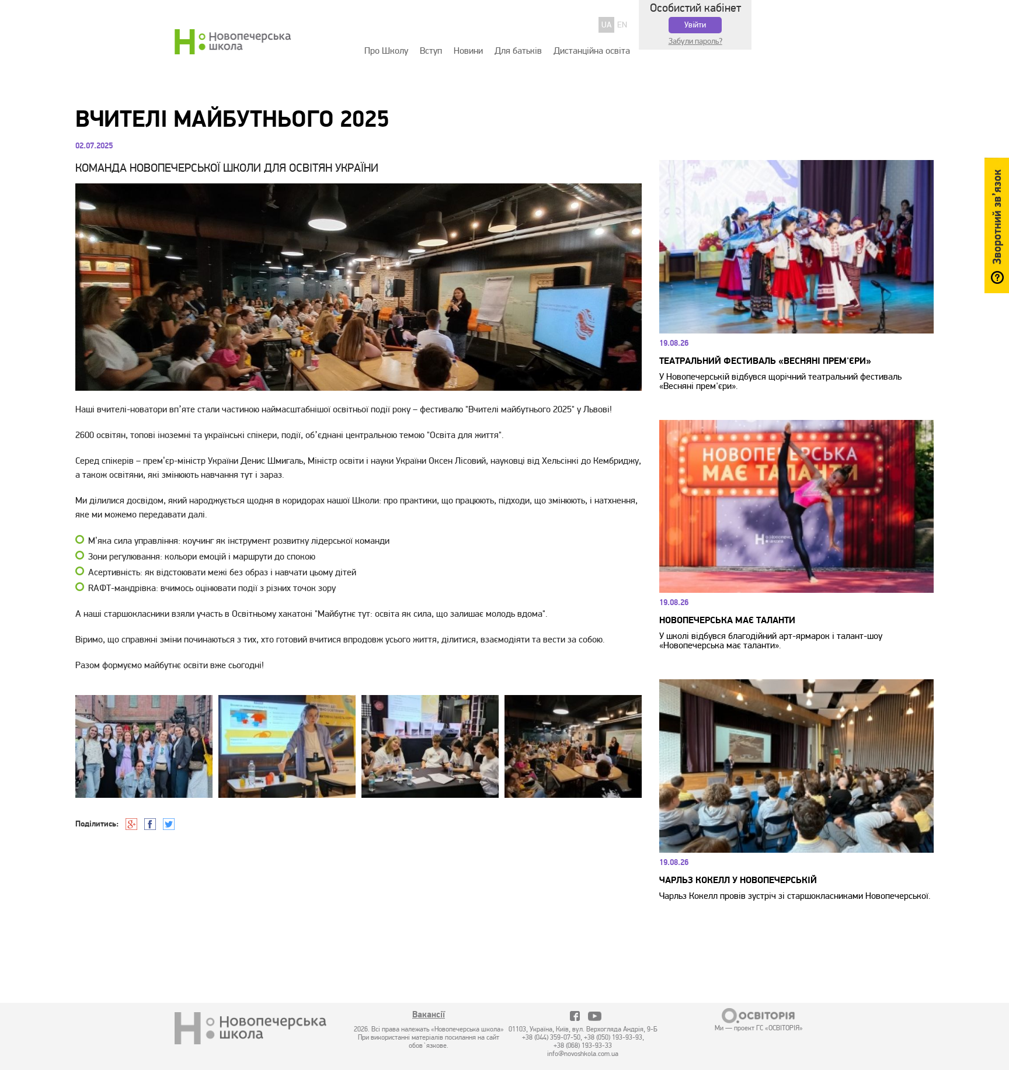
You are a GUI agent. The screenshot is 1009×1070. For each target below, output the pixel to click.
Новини (468, 51)
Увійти (695, 25)
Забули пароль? (695, 41)
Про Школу (386, 51)
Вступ (431, 51)
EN (622, 25)
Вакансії (428, 1015)
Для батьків (518, 51)
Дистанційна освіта (592, 51)
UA (606, 25)
